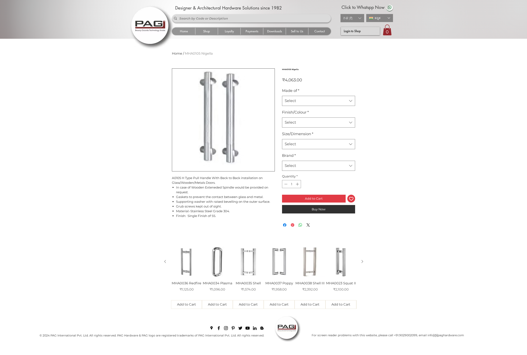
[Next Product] (362, 261)
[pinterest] (233, 328)
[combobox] (318, 101)
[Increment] (298, 184)
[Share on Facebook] (284, 225)
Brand (289, 155)
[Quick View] (186, 261)
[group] (264, 277)
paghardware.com (451, 335)
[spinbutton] (291, 184)
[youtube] (247, 328)
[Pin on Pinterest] (292, 225)
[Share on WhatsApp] (300, 225)
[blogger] (262, 328)
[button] (352, 18)
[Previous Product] (165, 261)
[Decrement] (285, 184)
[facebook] (218, 328)
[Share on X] (308, 225)
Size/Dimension (297, 134)
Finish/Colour (295, 112)
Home (177, 53)
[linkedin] (254, 328)
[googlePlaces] (211, 328)
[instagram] (226, 328)
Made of (290, 90)
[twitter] (240, 328)
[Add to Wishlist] (351, 199)
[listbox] (352, 18)
